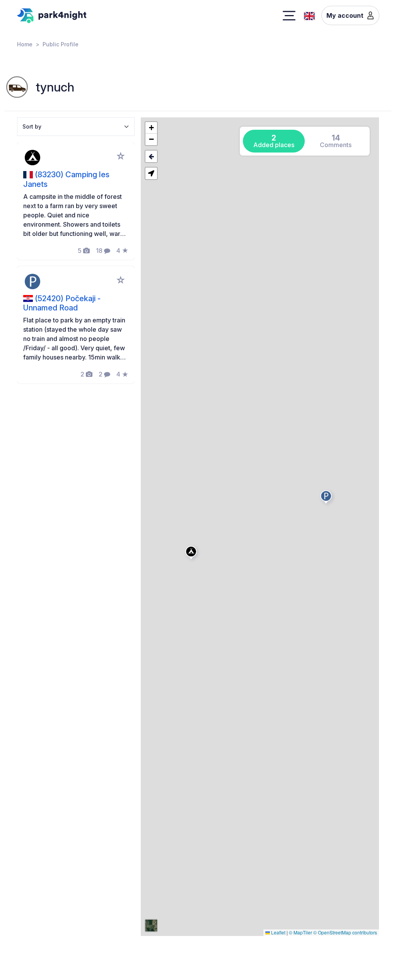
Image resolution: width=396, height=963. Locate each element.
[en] (309, 15)
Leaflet (277, 932)
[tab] (274, 141)
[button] (192, 554)
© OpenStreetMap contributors (345, 932)
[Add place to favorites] (120, 156)
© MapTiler (300, 932)
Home (24, 44)
